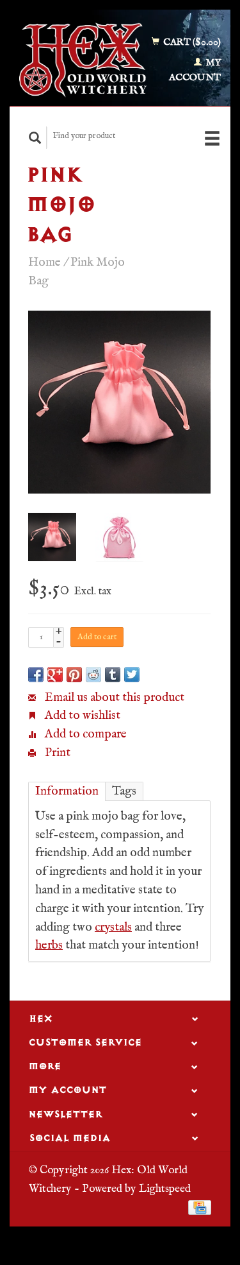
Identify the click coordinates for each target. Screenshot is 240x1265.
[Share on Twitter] (132, 674)
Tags (124, 791)
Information (67, 791)
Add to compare (84, 734)
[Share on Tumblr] (112, 674)
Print (56, 753)
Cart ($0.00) (191, 42)
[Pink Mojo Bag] (119, 402)
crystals (113, 927)
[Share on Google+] (55, 674)
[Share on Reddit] (93, 674)
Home (44, 262)
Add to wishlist (81, 715)
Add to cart (96, 637)
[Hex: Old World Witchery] (83, 60)
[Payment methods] (199, 1207)
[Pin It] (74, 674)
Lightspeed (165, 1189)
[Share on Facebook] (36, 674)
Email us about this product (113, 697)
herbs (49, 945)
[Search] (35, 137)
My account (195, 69)
